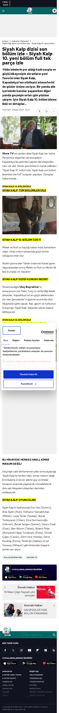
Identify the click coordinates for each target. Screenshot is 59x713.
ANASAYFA (7, 671)
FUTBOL (33, 685)
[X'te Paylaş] (39, 111)
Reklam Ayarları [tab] (32, 340)
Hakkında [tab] (49, 340)
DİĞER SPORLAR (37, 695)
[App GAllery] (41, 577)
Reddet (11, 330)
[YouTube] (29, 650)
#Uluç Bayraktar (13, 557)
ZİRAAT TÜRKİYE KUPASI (41, 692)
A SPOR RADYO (9, 678)
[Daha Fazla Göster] (54, 111)
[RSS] (54, 650)
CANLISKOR (5, 3)
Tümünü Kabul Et (28, 374)
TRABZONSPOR (37, 682)
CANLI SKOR (8, 685)
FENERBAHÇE (36, 678)
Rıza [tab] (5, 340)
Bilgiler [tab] (16, 340)
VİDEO (5, 695)
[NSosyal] (46, 650)
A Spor (5, 41)
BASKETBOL (35, 688)
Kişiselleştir (27, 384)
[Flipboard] (38, 650)
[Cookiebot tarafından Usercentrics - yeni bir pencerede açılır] (41, 332)
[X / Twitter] (13, 650)
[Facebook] (5, 650)
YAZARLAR (7, 688)
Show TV (8, 153)
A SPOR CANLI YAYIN (11, 675)
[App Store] (11, 577)
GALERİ (5, 692)
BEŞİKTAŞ (34, 671)
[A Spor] (29, 11)
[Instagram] (21, 650)
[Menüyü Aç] (3, 11)
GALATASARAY (36, 675)
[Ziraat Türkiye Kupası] (54, 11)
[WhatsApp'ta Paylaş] (47, 111)
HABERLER (7, 682)
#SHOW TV (32, 557)
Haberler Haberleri (20, 41)
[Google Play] (26, 577)
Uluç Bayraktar (29, 287)
